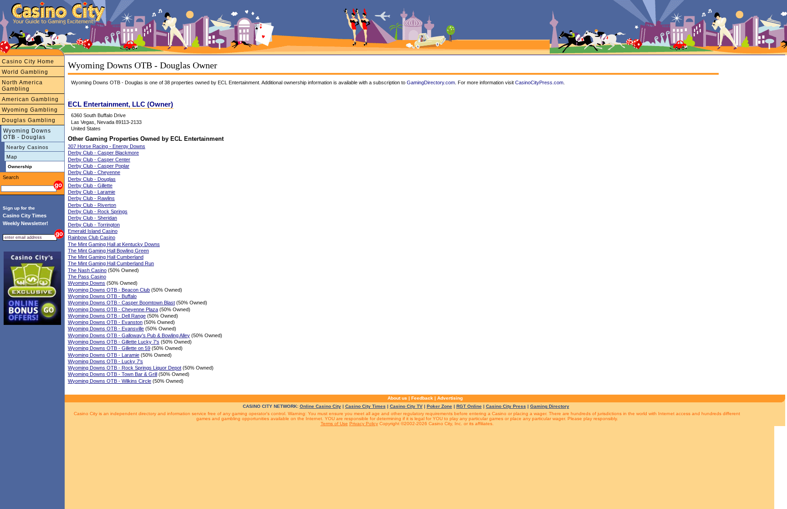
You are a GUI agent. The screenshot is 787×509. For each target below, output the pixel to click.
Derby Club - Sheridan (92, 218)
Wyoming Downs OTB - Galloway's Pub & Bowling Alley (129, 335)
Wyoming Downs (86, 283)
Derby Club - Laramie (91, 192)
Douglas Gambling (29, 120)
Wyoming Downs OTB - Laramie (103, 355)
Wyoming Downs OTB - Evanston (105, 322)
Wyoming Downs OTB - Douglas (27, 134)
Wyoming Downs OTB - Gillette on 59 (109, 348)
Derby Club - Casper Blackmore (103, 152)
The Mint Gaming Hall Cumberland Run (111, 263)
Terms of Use (334, 423)
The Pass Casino (87, 276)
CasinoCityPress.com (539, 82)
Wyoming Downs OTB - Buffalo (102, 296)
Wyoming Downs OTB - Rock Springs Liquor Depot (124, 367)
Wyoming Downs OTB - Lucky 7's (105, 361)
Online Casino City (320, 406)
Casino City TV (406, 406)
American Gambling (30, 99)
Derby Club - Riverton (92, 205)
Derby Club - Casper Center (99, 159)
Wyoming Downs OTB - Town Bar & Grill (112, 374)
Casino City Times (365, 406)
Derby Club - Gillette (90, 185)
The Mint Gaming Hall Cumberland (105, 257)
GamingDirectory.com (431, 82)
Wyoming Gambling (30, 110)
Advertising (450, 398)
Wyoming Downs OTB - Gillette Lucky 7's (113, 341)
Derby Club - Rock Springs (98, 211)
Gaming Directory (549, 406)
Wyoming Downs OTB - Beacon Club (109, 290)
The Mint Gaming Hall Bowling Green (108, 250)
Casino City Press (506, 406)
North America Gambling (22, 85)
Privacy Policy (363, 423)
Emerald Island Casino (93, 231)
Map (11, 156)
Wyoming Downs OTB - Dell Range (107, 316)
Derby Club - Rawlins (91, 198)
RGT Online (469, 406)
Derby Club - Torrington (94, 224)
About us (397, 398)
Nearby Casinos (27, 147)
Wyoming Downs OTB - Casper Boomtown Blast (121, 302)
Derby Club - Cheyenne (94, 172)
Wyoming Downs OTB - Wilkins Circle (109, 381)
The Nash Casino (87, 270)
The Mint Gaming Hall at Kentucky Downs (114, 244)
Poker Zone (439, 406)
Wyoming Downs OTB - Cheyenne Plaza (113, 309)
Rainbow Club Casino (91, 237)
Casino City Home (28, 61)
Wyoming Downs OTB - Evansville (106, 328)
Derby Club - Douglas (92, 179)
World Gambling (25, 72)
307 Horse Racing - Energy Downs (106, 146)
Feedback (422, 398)
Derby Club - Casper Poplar (98, 166)
